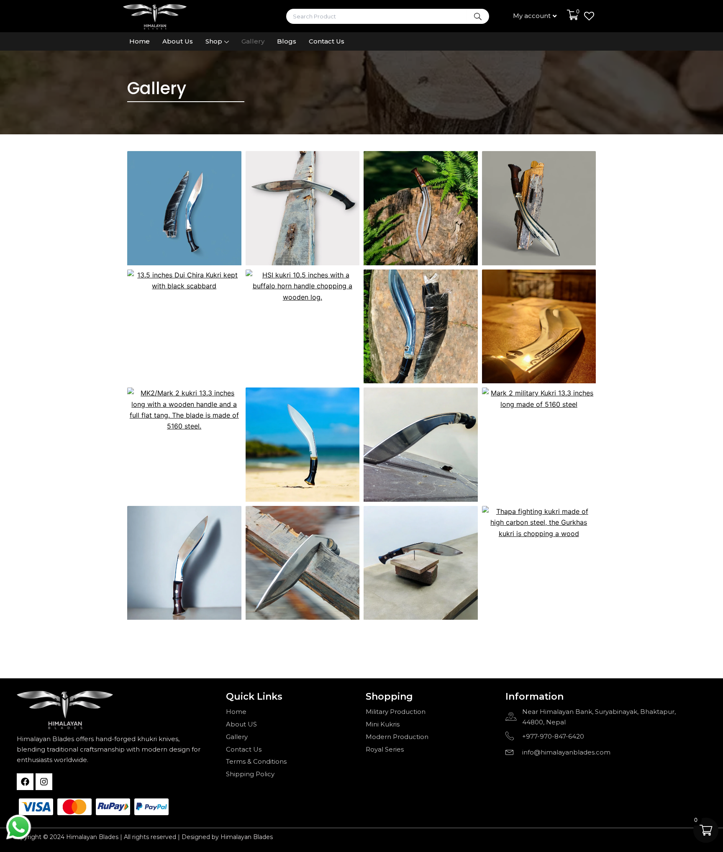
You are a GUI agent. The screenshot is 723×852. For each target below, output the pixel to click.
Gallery (252, 41)
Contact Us (326, 41)
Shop (213, 41)
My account (532, 16)
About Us (177, 41)
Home (139, 41)
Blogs (286, 41)
